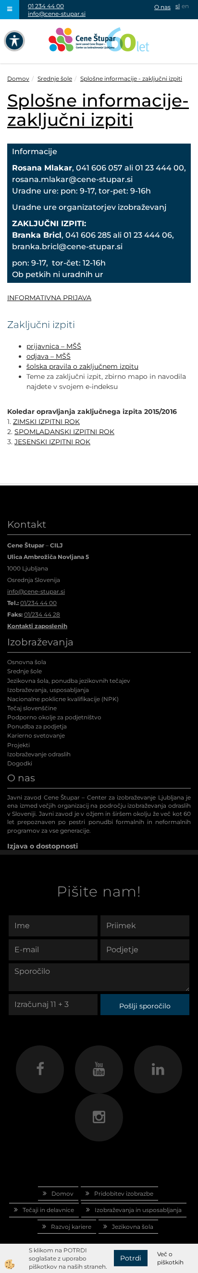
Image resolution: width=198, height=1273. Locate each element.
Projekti (18, 745)
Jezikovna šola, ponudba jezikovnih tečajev (68, 680)
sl (177, 6)
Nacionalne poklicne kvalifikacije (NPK (62, 699)
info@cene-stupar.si (57, 13)
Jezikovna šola (132, 1226)
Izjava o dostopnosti (42, 846)
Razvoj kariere (71, 1226)
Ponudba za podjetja (37, 726)
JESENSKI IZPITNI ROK (52, 441)
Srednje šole (54, 78)
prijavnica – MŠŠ (53, 346)
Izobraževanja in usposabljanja (138, 1209)
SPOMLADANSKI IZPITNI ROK (64, 431)
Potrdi (130, 1258)
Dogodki (19, 763)
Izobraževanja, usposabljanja (48, 689)
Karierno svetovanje (36, 735)
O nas (162, 7)
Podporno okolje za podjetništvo (54, 717)
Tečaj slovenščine (32, 708)
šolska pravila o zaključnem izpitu (82, 366)
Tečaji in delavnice (48, 1209)
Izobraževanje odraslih (39, 754)
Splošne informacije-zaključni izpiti (98, 110)
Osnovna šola (26, 662)
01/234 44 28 (42, 614)
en (185, 6)
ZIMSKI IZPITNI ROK (46, 421)
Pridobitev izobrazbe (123, 1193)
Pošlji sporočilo (145, 1006)
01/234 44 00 (38, 602)
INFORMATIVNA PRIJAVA (49, 297)
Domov (18, 78)
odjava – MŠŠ (48, 356)
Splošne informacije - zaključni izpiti (131, 78)
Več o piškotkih (170, 1258)
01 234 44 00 (46, 6)
